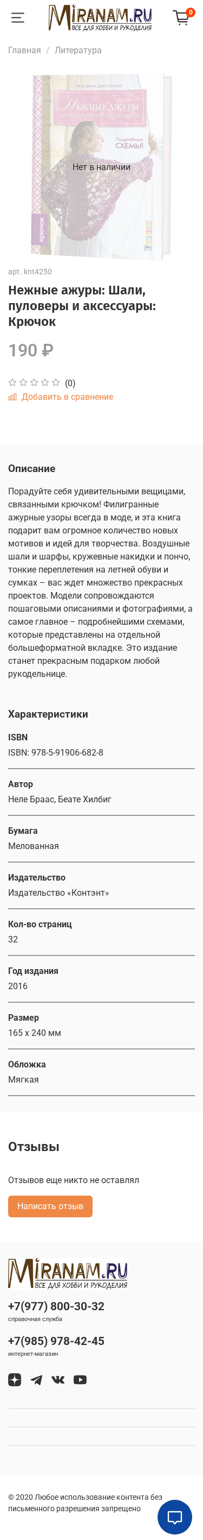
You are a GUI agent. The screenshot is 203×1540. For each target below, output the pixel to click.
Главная (24, 50)
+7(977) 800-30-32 (56, 1306)
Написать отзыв (50, 1206)
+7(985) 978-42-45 (56, 1341)
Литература (78, 50)
